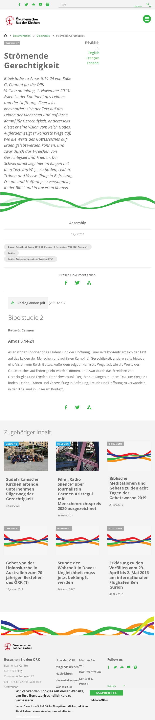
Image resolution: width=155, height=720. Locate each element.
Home (5, 35)
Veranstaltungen (67, 680)
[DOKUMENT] (129, 456)
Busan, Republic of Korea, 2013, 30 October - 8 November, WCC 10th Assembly (48, 246)
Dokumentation (21, 35)
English (93, 53)
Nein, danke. (99, 700)
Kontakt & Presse (86, 681)
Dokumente (43, 35)
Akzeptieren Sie (106, 693)
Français (93, 58)
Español (93, 63)
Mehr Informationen (28, 716)
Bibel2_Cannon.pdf (31, 303)
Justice (11, 253)
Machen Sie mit (87, 662)
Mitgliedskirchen (67, 667)
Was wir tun (64, 687)
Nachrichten (64, 673)
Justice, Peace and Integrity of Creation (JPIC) (30, 259)
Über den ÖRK (65, 660)
